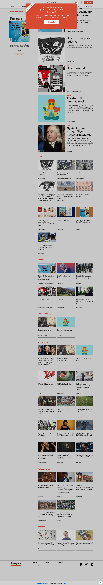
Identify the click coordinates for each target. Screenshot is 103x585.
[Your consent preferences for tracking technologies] (100, 582)
